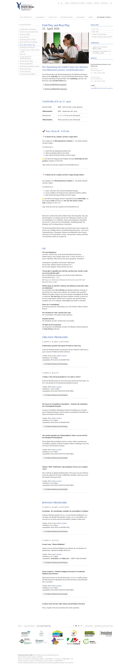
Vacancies (104, 3)
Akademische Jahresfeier (28, 29)
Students (89, 3)
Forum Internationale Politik (29, 32)
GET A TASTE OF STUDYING (28, 42)
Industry (97, 3)
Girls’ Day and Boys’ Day (27, 44)
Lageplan (63, 356)
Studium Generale (25, 69)
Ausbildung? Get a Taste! (28, 39)
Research (81, 17)
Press (67, 3)
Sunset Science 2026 (26, 61)
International (67, 17)
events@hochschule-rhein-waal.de (102, 88)
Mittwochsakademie (26, 63)
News (91, 17)
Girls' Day (95, 29)
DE (58, 3)
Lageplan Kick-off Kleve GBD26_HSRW (99, 47)
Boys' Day (95, 31)
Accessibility (89, 626)
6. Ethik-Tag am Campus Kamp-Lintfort (30, 50)
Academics (40, 17)
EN (61, 3)
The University (26, 17)
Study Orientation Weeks (28, 74)
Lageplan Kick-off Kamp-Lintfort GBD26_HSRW (101, 52)
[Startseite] (27, 6)
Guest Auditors (25, 37)
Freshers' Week (25, 34)
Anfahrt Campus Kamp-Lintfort (102, 37)
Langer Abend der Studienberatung (25, 57)
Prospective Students (77, 3)
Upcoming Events (104, 17)
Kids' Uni (23, 54)
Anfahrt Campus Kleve (99, 34)
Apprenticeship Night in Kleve (29, 66)
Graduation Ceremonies (27, 47)
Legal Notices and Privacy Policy (103, 626)
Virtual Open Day (25, 71)
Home (19, 626)
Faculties (53, 17)
